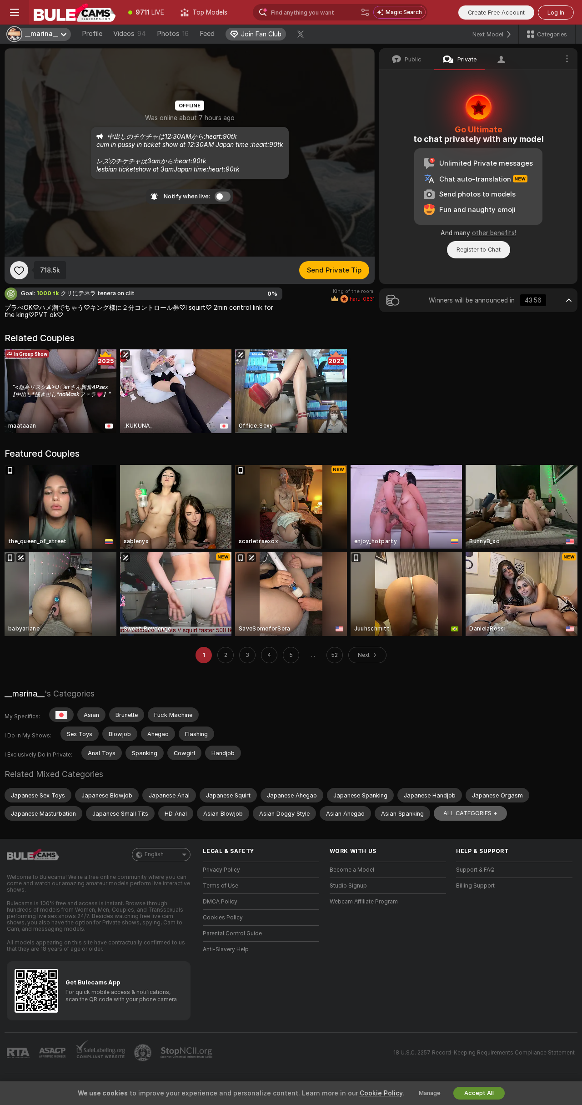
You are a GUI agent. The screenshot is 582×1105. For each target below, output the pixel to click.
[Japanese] (61, 714)
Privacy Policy (221, 870)
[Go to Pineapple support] (143, 1052)
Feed (207, 34)
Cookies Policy (223, 917)
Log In (555, 12)
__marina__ (25, 693)
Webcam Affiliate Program (364, 901)
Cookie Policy (381, 1093)
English (154, 854)
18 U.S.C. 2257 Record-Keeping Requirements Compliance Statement (484, 1052)
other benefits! (494, 233)
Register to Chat (479, 249)
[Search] (365, 12)
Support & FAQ (475, 870)
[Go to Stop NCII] (187, 1052)
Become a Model (352, 870)
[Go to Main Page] (74, 12)
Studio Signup (348, 886)
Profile (92, 34)
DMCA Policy (220, 901)
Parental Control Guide (232, 933)
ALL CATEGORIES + (470, 813)
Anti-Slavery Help (226, 949)
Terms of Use (220, 886)
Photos (173, 34)
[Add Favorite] (19, 270)
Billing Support (475, 886)
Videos (129, 34)
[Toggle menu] (14, 12)
